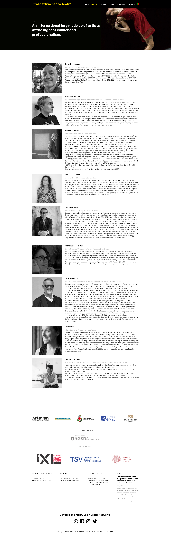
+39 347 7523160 (38, 478)
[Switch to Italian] (138, 5)
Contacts (131, 4)
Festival (103, 4)
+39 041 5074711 (66, 478)
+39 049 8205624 (101, 482)
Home (87, 4)
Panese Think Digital (106, 532)
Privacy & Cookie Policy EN (66, 532)
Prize (93, 4)
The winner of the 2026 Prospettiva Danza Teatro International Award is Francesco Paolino (127, 480)
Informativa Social (83, 532)
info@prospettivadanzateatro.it (43, 480)
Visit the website (73, 480)
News (112, 4)
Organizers (121, 4)
